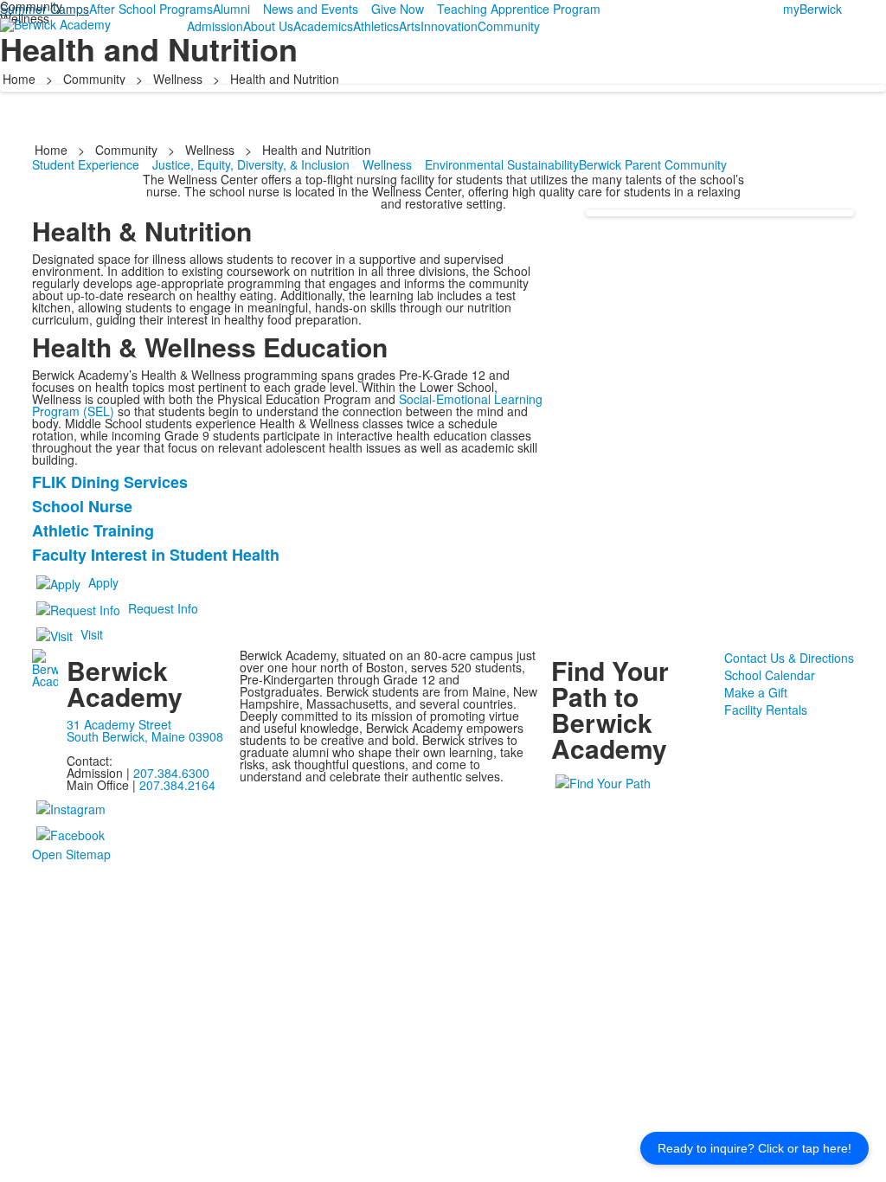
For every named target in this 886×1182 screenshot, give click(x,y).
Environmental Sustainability (502, 164)
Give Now (397, 8)
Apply (103, 582)
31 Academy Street (119, 724)
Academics (323, 26)
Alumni (231, 8)
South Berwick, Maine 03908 (145, 736)
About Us (268, 26)
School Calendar (769, 675)
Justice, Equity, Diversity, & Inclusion (251, 164)
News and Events (310, 8)
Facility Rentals (765, 709)
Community (509, 26)
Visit (91, 634)
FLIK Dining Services (110, 482)
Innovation (449, 26)
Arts (410, 26)
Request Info (163, 608)
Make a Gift (755, 692)
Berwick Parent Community (653, 164)
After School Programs (151, 8)
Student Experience (85, 164)
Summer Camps (44, 8)
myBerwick (812, 8)
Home (21, 78)
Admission (215, 26)
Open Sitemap (71, 854)
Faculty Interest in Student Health (155, 554)
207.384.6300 (171, 772)
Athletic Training (93, 530)
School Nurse (82, 506)
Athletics (376, 26)
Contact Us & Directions (789, 657)
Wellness (177, 78)
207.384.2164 (177, 784)
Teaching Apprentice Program (518, 8)
